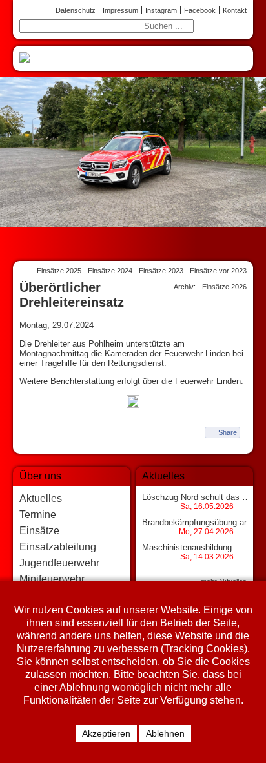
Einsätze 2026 (224, 287)
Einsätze (39, 530)
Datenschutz (76, 10)
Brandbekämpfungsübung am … (202, 522)
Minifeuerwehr (52, 579)
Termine (37, 514)
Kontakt (235, 10)
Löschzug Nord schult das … (196, 497)
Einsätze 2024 (110, 271)
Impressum (120, 10)
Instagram (161, 10)
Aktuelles (40, 498)
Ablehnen (165, 733)
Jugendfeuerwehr (59, 562)
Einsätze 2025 (59, 271)
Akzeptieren (106, 733)
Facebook (200, 10)
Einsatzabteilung (57, 546)
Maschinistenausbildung (187, 547)
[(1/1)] (133, 402)
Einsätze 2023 (161, 271)
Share (227, 432)
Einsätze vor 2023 (218, 271)
